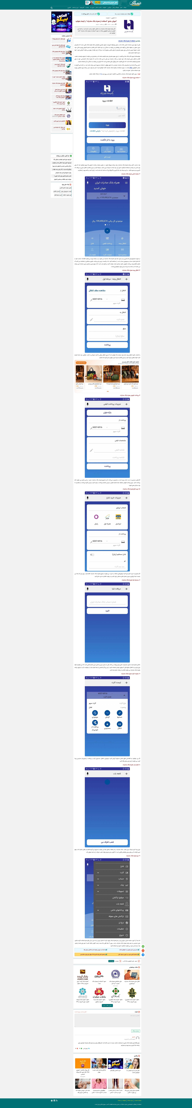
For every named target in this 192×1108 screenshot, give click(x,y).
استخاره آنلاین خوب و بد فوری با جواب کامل (127, 954)
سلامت (87, 7)
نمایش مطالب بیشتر (107, 1005)
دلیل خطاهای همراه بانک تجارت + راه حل (115, 982)
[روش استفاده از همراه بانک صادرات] (107, 313)
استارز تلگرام (57, 191)
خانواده (104, 7)
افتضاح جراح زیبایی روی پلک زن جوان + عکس (132, 1091)
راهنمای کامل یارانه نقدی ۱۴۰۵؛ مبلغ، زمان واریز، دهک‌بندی (92, 954)
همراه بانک (111, 961)
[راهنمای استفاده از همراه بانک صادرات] (107, 216)
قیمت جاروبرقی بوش (66, 191)
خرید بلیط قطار (58, 195)
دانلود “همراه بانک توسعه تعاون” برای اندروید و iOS (82, 1001)
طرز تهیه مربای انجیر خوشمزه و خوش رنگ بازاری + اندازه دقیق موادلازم (62, 159)
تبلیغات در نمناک (122, 1100)
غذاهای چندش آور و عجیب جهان (99, 1071)
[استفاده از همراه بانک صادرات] (107, 120)
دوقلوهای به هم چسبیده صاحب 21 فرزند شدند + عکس (99, 1091)
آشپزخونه (82, 7)
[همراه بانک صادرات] (107, 438)
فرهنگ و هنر (115, 7)
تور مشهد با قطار (67, 195)
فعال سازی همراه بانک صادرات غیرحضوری (131, 982)
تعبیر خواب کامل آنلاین (65, 188)
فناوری (69, 7)
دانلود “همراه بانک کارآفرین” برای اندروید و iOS (115, 1001)
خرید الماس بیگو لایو (115, 1070)
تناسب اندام (99, 7)
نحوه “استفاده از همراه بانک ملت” (99, 982)
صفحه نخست (137, 1100)
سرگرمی (109, 7)
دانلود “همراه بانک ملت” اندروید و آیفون (99, 1001)
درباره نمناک (130, 1100)
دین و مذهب (75, 7)
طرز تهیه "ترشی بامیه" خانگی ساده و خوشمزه (62, 163)
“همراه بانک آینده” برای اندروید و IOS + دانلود (83, 982)
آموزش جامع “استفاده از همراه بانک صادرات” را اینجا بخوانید (96, 21)
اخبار (121, 7)
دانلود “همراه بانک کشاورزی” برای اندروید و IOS (132, 1001)
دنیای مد (92, 7)
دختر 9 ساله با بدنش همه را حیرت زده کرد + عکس (115, 1091)
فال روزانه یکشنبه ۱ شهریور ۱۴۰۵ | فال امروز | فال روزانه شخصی (82, 1072)
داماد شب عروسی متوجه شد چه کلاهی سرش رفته (94, 950)
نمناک (124, 7)
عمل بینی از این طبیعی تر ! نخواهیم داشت (128, 950)
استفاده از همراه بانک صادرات (126, 41)
